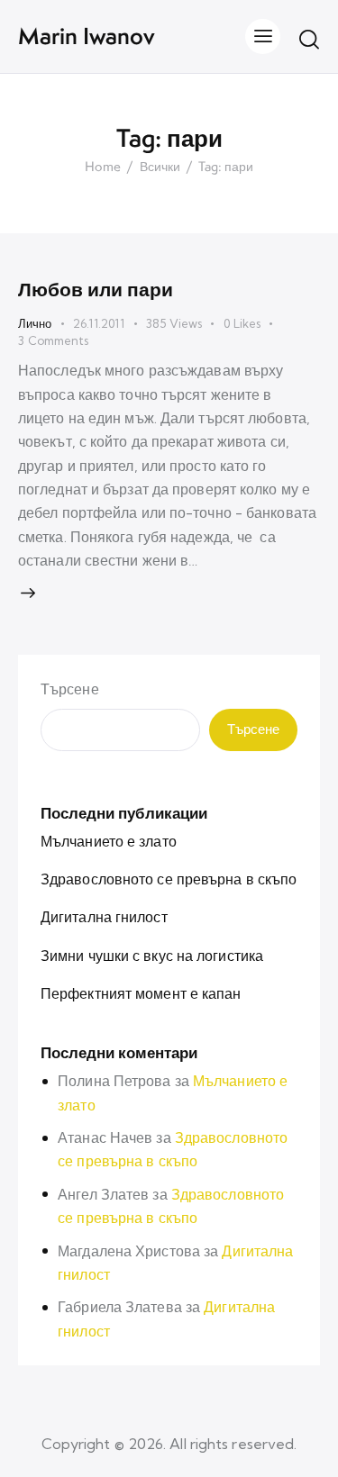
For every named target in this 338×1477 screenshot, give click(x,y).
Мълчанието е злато (109, 841)
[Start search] (309, 38)
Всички (160, 167)
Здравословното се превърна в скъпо (169, 879)
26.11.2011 (98, 323)
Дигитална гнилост (104, 917)
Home (103, 167)
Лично (34, 323)
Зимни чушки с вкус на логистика (152, 956)
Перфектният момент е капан (141, 993)
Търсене (70, 689)
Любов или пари (95, 289)
